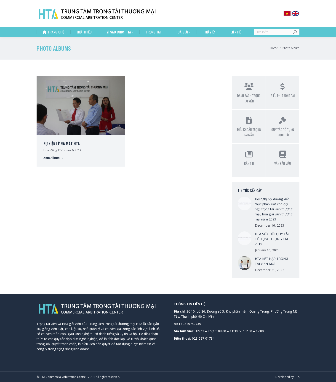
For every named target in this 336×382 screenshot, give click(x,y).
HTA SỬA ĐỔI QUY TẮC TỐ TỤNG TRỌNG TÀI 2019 (272, 239)
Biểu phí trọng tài (283, 95)
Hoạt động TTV (52, 150)
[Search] (295, 32)
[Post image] (244, 203)
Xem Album (51, 158)
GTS (296, 377)
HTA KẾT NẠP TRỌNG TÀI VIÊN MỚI (271, 261)
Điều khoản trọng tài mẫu (249, 132)
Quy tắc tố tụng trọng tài (282, 132)
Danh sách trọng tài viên (249, 98)
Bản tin (249, 163)
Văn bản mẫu (282, 163)
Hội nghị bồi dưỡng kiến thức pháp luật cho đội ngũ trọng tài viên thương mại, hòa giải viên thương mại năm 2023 (273, 209)
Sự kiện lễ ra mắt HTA (61, 143)
